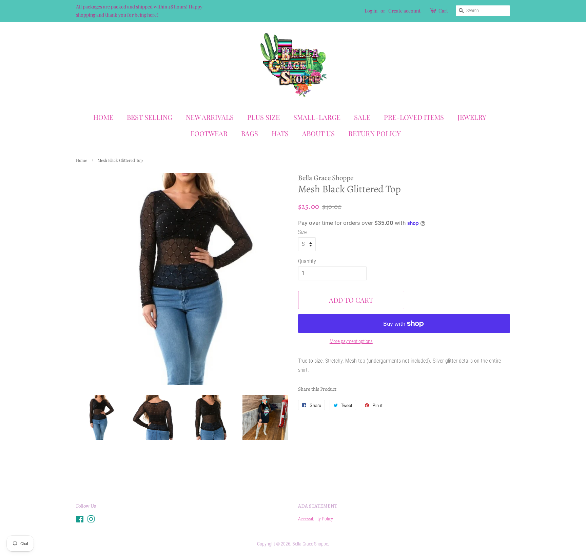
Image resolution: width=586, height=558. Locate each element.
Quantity (307, 261)
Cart (443, 10)
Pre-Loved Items (414, 117)
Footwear (209, 133)
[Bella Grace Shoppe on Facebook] (80, 520)
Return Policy (374, 133)
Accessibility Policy (315, 518)
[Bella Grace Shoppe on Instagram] (91, 520)
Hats (280, 133)
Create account (404, 10)
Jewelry (471, 117)
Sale (362, 117)
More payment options (351, 341)
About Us (318, 133)
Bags (249, 133)
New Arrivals (210, 117)
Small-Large (316, 117)
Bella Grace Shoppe (310, 543)
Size (302, 232)
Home (103, 117)
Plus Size (263, 117)
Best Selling (149, 117)
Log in (371, 10)
